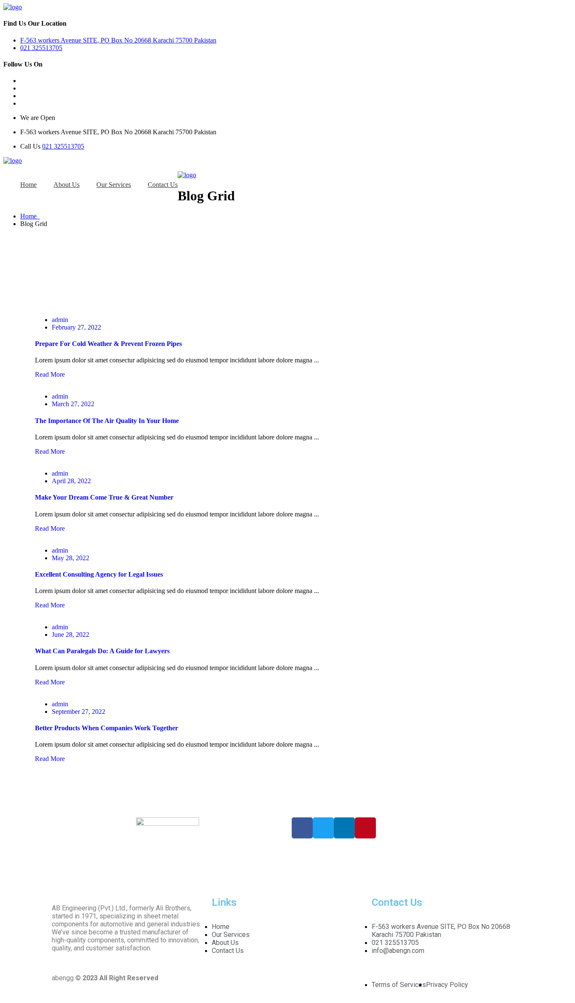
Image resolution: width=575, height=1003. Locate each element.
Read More (50, 374)
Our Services (113, 184)
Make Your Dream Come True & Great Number (104, 497)
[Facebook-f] (302, 827)
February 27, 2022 (76, 327)
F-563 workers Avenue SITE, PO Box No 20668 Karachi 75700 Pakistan (118, 40)
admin (60, 319)
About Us (66, 184)
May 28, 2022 (70, 557)
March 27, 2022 (73, 403)
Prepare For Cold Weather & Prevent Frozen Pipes (108, 343)
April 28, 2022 (71, 480)
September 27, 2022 (78, 711)
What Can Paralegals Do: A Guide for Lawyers (102, 650)
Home (28, 184)
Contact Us (163, 184)
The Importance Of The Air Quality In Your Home (107, 420)
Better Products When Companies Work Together (106, 728)
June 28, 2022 (70, 634)
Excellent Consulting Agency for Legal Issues (99, 574)
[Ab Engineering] (12, 7)
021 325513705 (41, 47)
